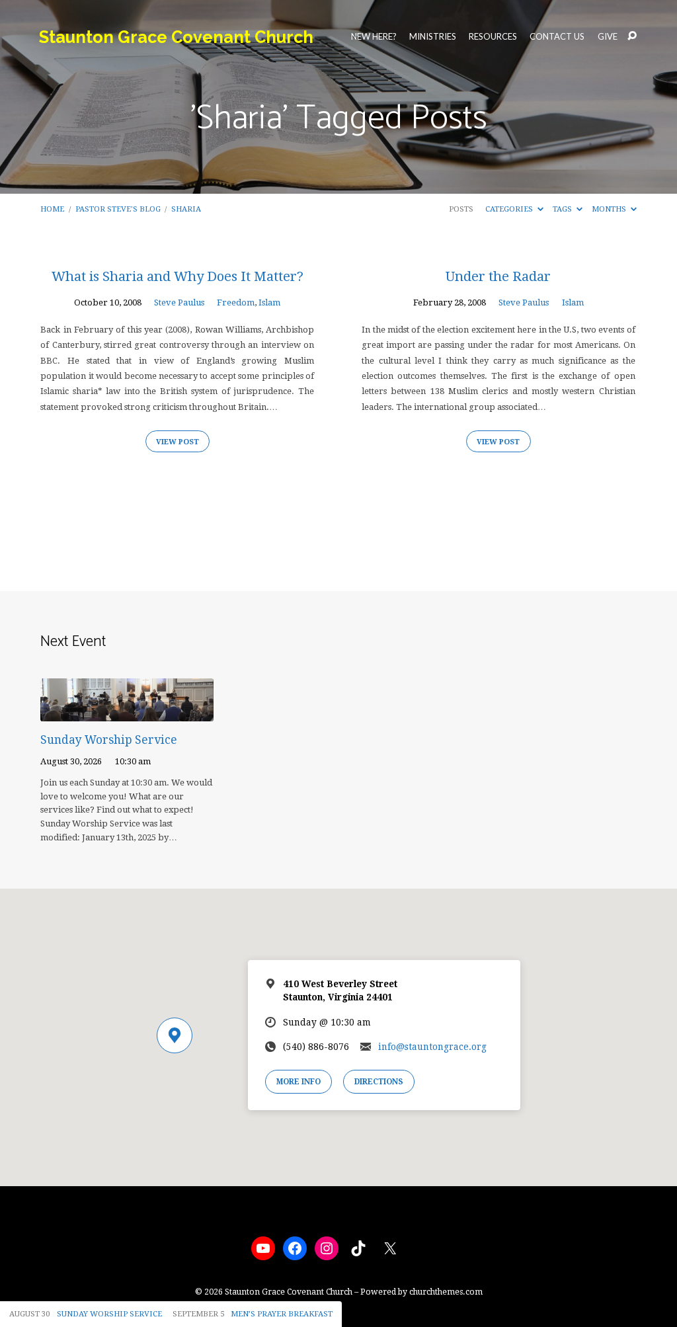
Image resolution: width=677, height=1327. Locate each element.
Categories (510, 209)
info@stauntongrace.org (432, 1046)
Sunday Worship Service (108, 739)
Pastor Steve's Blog (118, 209)
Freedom (236, 302)
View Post (177, 442)
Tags (563, 209)
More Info (298, 1081)
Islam (269, 302)
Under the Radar (498, 276)
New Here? (374, 36)
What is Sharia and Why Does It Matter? (177, 276)
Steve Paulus (179, 302)
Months (610, 209)
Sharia (186, 209)
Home (52, 209)
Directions (378, 1081)
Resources (493, 36)
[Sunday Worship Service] (126, 712)
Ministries (432, 36)
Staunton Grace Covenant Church (176, 37)
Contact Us (557, 36)
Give (607, 36)
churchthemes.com (446, 1292)
